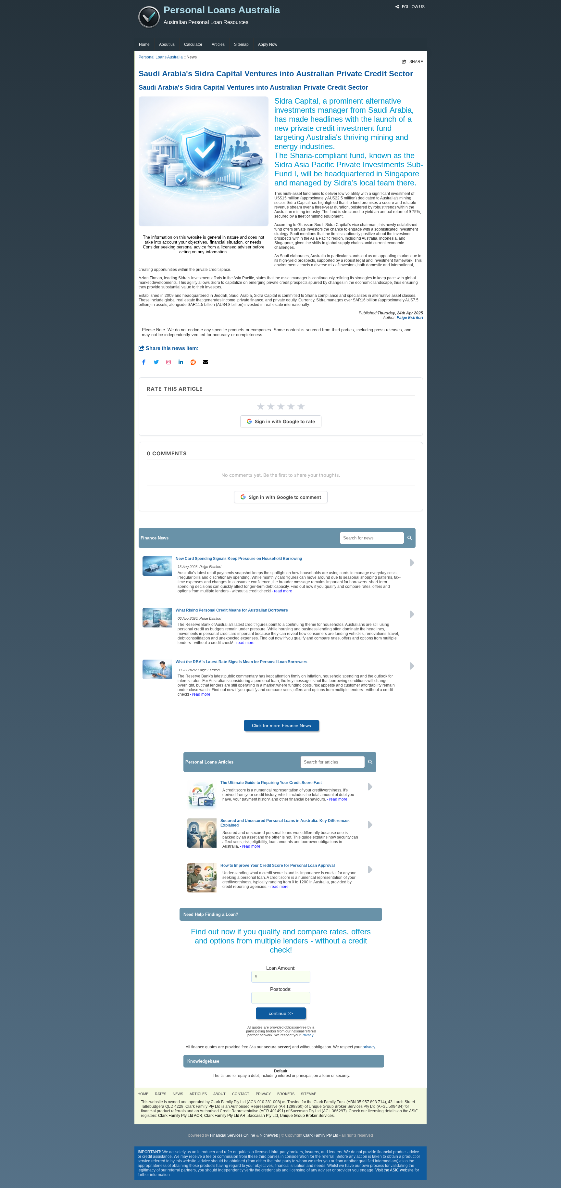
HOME (143, 1094)
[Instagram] (168, 362)
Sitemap (241, 44)
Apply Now (267, 44)
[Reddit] (193, 362)
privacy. (369, 1047)
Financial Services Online (232, 1135)
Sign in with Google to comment (285, 497)
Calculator (193, 44)
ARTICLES (198, 1094)
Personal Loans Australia (161, 57)
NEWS (178, 1094)
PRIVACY (263, 1094)
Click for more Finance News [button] (281, 725)
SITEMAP (308, 1094)
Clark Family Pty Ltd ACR (180, 1115)
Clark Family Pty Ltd (320, 1135)
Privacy (307, 1035)
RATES (160, 1094)
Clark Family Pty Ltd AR (224, 1115)
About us (167, 44)
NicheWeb (269, 1135)
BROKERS (285, 1094)
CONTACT (240, 1094)
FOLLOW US (413, 7)
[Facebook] (144, 362)
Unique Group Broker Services (307, 1115)
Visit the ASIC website (394, 1170)
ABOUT (219, 1094)
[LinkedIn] (181, 362)
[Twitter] (156, 362)
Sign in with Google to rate (285, 421)
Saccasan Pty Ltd (262, 1115)
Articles (218, 44)
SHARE (412, 61)
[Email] (205, 362)
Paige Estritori (410, 317)
